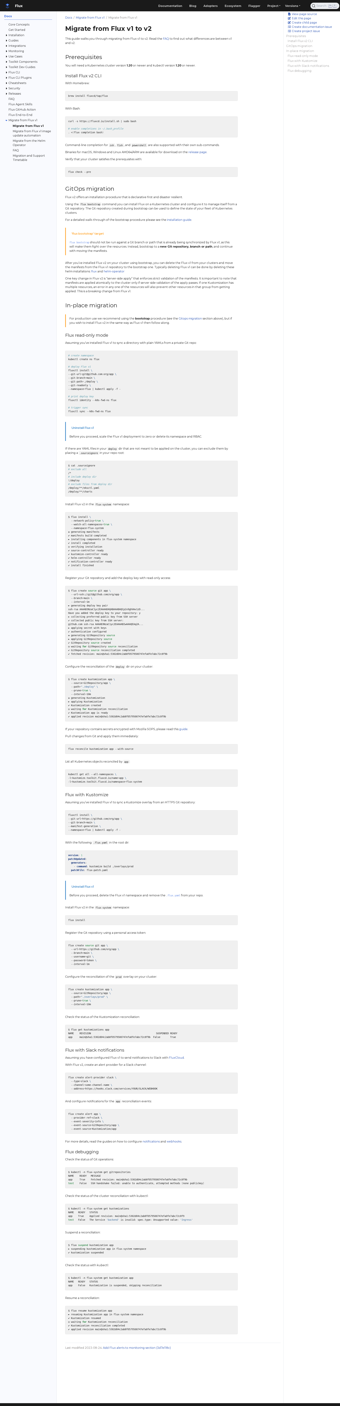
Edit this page (301, 18)
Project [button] (272, 6)
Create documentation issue (311, 27)
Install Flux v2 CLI (300, 41)
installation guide (179, 220)
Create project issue (305, 31)
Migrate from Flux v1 (90, 17)
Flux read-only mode (303, 56)
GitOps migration (299, 46)
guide (183, 729)
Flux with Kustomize (302, 61)
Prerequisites (296, 36)
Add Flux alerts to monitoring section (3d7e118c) (137, 1347)
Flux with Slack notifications (308, 66)
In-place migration (300, 51)
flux (94, 271)
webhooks (174, 1141)
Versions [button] (291, 6)
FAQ (166, 38)
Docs (68, 17)
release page (197, 152)
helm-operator (114, 271)
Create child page (304, 22)
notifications (151, 1141)
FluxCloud (176, 1057)
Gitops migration (190, 318)
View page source (304, 14)
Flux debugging (299, 70)
